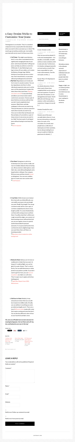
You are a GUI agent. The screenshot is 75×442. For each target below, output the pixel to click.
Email (7, 394)
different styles (19, 309)
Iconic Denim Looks (44, 50)
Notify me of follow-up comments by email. (17, 412)
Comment (8, 368)
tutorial (31, 174)
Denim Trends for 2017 (45, 109)
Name (7, 386)
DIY (15, 349)
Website (7, 402)
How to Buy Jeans (19, 338)
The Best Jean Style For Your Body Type (8, 340)
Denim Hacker (37, 16)
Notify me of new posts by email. (14, 418)
